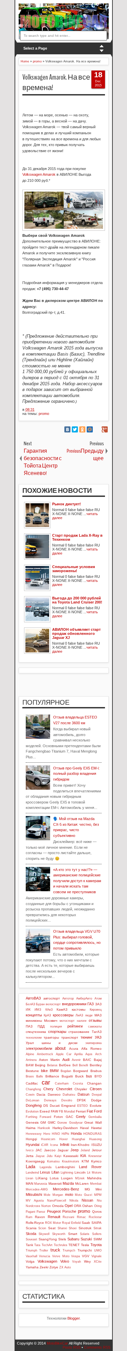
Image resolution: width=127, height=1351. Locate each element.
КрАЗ (47, 1015)
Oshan (87, 1206)
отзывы (95, 1020)
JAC (39, 1150)
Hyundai (32, 1145)
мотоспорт (67, 1020)
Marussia (40, 1183)
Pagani (30, 1211)
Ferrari (81, 1111)
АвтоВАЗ (33, 998)
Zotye (53, 1267)
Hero (46, 1133)
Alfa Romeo (91, 1048)
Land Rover (90, 1167)
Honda (76, 1133)
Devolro (66, 1100)
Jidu (49, 1156)
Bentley (96, 1065)
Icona (54, 1145)
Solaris (84, 1234)
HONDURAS (92, 1133)
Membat (96, 1183)
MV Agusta (35, 1200)
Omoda (58, 1206)
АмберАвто (84, 998)
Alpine (30, 1054)
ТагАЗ (97, 1032)
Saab (86, 1223)
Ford (98, 1111)
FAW (54, 1111)
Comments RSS (97, 1347)
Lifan (55, 1172)
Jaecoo (50, 1150)
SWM (97, 1239)
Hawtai (96, 1128)
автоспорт (51, 998)
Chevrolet (64, 1089)
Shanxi (62, 1228)
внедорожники (74, 1004)
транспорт (69, 1037)
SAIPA (96, 1223)
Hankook (44, 1128)
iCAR (44, 1145)
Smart (72, 1234)
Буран (40, 1004)
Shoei (73, 1228)
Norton (46, 1206)
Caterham (62, 1083)
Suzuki (86, 1239)
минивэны (34, 1020)
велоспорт (53, 1004)
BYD (98, 1076)
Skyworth (58, 1234)
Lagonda (45, 1167)
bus (89, 1076)
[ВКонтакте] (67, 429)
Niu (99, 1200)
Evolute (96, 1105)
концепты (34, 1015)
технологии (34, 1037)
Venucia (44, 1256)
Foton (58, 1117)
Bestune (32, 1071)
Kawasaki (70, 1156)
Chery (48, 1089)
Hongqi (31, 1139)
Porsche (69, 1211)
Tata (37, 1245)
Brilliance (52, 1076)
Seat (52, 1228)
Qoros (97, 1211)
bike (44, 1071)
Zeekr (44, 1267)
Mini (99, 1189)
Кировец (96, 1009)
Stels (62, 1239)
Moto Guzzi (83, 1195)
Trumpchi (85, 1250)
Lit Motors (94, 1172)
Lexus (45, 1172)
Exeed (45, 1111)
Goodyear (76, 1122)
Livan (29, 1178)
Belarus (52, 1065)
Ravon (40, 1217)
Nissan (87, 1200)
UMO (98, 1250)
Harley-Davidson (65, 1128)
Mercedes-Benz (66, 1189)
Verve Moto (60, 1256)
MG (87, 1189)
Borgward (80, 1071)
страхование (78, 1032)
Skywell (44, 1234)
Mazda (68, 1183)
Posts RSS (72, 1347)
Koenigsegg (35, 1161)
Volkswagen (47, 1261)
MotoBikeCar (57, 1343)
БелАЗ (30, 1004)
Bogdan (66, 1071)
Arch (98, 1054)
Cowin (30, 1094)
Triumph (31, 1250)
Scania (31, 1228)
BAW (30, 1065)
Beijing (40, 1065)
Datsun (83, 1094)
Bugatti (67, 1076)
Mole (47, 1195)
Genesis (32, 1122)
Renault (54, 1217)
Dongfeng (34, 1105)
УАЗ (98, 1037)
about (60, 1048)
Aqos (88, 1054)
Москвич (50, 1020)
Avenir (76, 1060)
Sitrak (97, 1228)
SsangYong (48, 1239)
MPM (98, 1195)
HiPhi (65, 1133)
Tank (29, 1245)
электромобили (39, 1048)
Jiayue (40, 1156)
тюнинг (86, 1037)
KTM (85, 1161)
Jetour (97, 1150)
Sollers (97, 1234)
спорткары (57, 1032)
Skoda (31, 1234)
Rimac (81, 1217)
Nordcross (33, 1206)
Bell (75, 1065)
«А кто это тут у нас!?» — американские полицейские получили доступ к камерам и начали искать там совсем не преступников (77, 881)
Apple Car (63, 1054)
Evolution (32, 1111)
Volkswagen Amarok (39, 174)
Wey (87, 1261)
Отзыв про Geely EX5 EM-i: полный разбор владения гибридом (76, 773)
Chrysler (81, 1089)
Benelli (83, 1065)
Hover (63, 1139)
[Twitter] (75, 429)
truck (55, 1250)
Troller (43, 1250)
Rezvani (68, 1217)
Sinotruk (85, 1228)
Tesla (85, 1245)
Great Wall (93, 1122)
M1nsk (80, 1178)
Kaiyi (58, 1156)
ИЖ (28, 1009)
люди (88, 1015)
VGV (85, 1256)
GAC (69, 1117)
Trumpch (69, 1250)
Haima (31, 1128)
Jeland (85, 1150)
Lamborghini (65, 1167)
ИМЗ (38, 1009)
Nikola (73, 1200)
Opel (68, 1206)
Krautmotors (70, 1161)
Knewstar (95, 1156)
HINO (56, 1133)
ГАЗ (90, 1004)
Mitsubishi (34, 1194)
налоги (81, 1020)
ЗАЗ (98, 1004)
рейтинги (75, 1026)
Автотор (68, 998)
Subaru (73, 1239)
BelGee (65, 1065)
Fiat (90, 1111)
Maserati (55, 1183)
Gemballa (95, 1117)
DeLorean (32, 1100)
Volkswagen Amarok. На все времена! (56, 82)
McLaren (82, 1183)
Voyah (76, 1261)
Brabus (96, 1071)
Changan (94, 1083)
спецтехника (36, 1032)
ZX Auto (65, 1267)
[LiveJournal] (97, 429)
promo (44, 414)
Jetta (30, 1156)
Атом (98, 998)
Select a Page (35, 48)
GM (43, 1122)
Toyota (96, 1245)
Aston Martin (49, 1060)
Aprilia (78, 1054)
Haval (84, 1128)
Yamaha (32, 1267)
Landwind (32, 1172)
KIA (83, 1156)
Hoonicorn (48, 1139)
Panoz (41, 1211)
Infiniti (64, 1145)
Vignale (96, 1256)
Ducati (55, 1105)
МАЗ (98, 1015)
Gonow (62, 1122)
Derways (50, 1100)
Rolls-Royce (35, 1223)
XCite (98, 1261)
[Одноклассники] (82, 429)
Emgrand (68, 1105)
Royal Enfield (71, 1223)
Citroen (96, 1089)
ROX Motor (53, 1223)
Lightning (67, 1172)
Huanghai (78, 1139)
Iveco (30, 1150)
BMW (54, 1071)
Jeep (74, 1150)
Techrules (60, 1245)
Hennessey (34, 1133)
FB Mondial (67, 1111)
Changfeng (33, 1089)
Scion (42, 1228)
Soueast (31, 1239)
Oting (98, 1206)
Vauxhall (31, 1256)
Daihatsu (69, 1094)
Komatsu (53, 1161)
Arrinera (31, 1060)
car (46, 1082)
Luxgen (67, 1178)
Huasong (95, 1139)
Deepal (97, 1094)
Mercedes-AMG (37, 1189)
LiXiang (41, 1178)
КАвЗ (48, 1009)
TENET (74, 1245)
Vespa (75, 1256)
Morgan (57, 1195)
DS (45, 1105)
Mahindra (94, 1178)
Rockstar (95, 1217)
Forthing (31, 1117)
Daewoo (54, 1094)
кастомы (78, 1009)
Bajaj (98, 1060)
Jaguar (63, 1150)
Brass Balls (34, 1076)
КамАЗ (62, 1009)
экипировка (93, 1043)
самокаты (95, 1026)
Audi (65, 1060)
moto (69, 1194)
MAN (29, 1183)
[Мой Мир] (90, 429)
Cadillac (32, 1083)
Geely (81, 1117)
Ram (29, 1217)
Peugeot (54, 1211)
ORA (77, 1206)
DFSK (81, 1100)
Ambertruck (45, 1054)
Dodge (96, 1100)
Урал (30, 1043)
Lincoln (80, 1172)
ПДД (41, 1026)
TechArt (47, 1245)
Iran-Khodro (80, 1145)
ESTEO (82, 1105)
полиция (56, 1026)
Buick (79, 1076)
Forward (45, 1117)
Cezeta (78, 1083)
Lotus (54, 1178)
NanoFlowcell (56, 1200)
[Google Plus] (105, 429)
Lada (30, 1166)
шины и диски (60, 1043)
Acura (73, 1048)
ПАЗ (29, 1026)
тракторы (51, 1037)
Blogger (73, 1318)
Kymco (96, 1161)
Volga (30, 1261)
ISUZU (96, 1145)
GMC (52, 1122)
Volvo (64, 1261)
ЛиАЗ (79, 1015)
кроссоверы (63, 1015)
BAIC (87, 1060)
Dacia (41, 1094)
